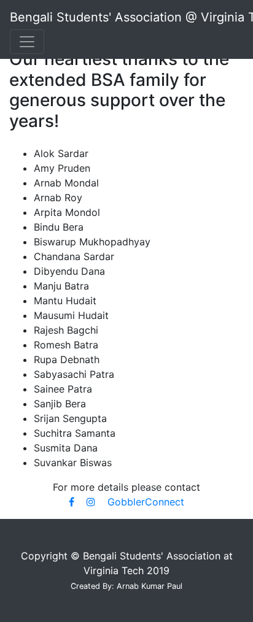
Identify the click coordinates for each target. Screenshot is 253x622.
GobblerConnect (145, 502)
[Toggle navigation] (27, 41)
